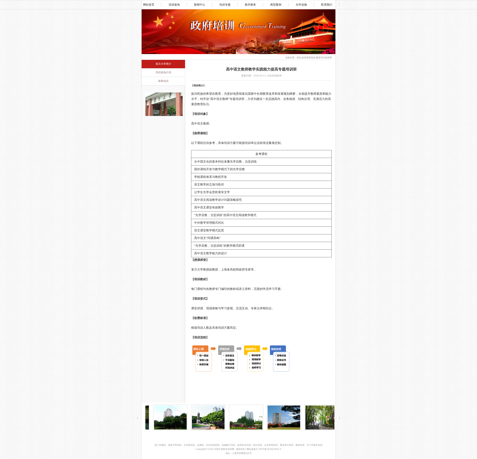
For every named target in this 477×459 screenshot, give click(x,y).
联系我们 (326, 4)
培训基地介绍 (163, 72)
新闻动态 (163, 81)
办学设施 (301, 4)
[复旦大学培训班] (200, 417)
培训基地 (174, 4)
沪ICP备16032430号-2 (269, 449)
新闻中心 (199, 4)
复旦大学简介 (163, 63)
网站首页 (148, 4)
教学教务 (250, 4)
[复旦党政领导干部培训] (164, 93)
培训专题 (224, 4)
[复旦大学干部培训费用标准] (238, 417)
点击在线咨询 (274, 75)
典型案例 (275, 4)
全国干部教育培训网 (224, 449)
